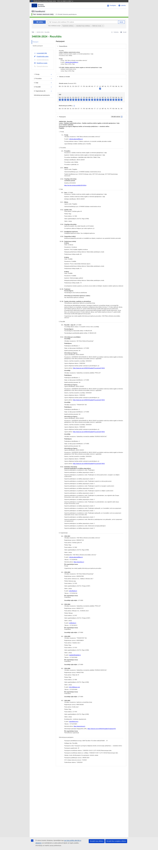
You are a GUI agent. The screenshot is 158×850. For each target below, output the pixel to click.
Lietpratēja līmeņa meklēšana (83, 25)
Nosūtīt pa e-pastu (42, 63)
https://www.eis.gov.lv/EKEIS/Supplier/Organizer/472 (102, 728)
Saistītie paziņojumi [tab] (38, 45)
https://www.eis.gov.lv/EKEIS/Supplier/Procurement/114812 (89, 368)
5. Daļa (36, 82)
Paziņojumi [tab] (35, 41)
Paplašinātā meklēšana (67, 25)
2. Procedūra (37, 78)
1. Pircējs (36, 74)
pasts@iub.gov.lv (73, 721)
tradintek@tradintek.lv (75, 655)
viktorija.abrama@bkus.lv (71, 62)
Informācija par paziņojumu (42, 95)
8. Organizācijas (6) (39, 91)
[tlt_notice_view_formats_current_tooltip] (121, 117)
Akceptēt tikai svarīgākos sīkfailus (116, 841)
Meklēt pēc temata (97, 25)
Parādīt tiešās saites (42, 56)
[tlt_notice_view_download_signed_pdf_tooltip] (100, 89)
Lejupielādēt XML (42, 53)
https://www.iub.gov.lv (79, 726)
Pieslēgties (113, 5)
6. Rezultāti (37, 87)
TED (33, 32)
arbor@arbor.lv (73, 591)
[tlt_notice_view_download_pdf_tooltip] (60, 100)
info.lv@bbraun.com (74, 687)
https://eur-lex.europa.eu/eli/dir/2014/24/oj (75, 185)
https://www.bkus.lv (79, 562)
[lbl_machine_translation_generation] (74, 106)
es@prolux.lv (72, 623)
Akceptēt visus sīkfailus (96, 841)
